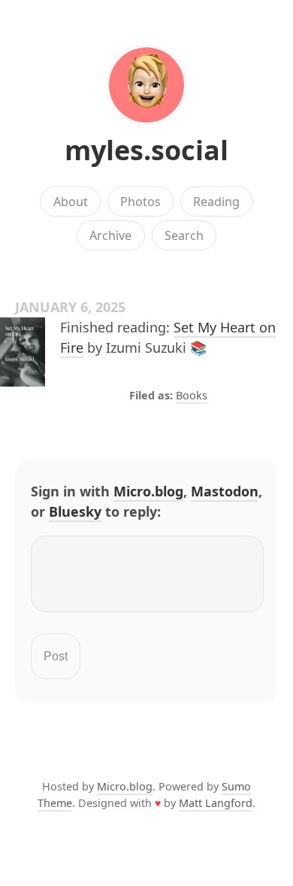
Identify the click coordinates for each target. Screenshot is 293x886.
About (70, 201)
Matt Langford (215, 803)
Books (191, 395)
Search (184, 235)
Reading (216, 201)
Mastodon (224, 491)
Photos (140, 201)
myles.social (146, 150)
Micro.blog (148, 491)
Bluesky (75, 511)
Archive (110, 235)
